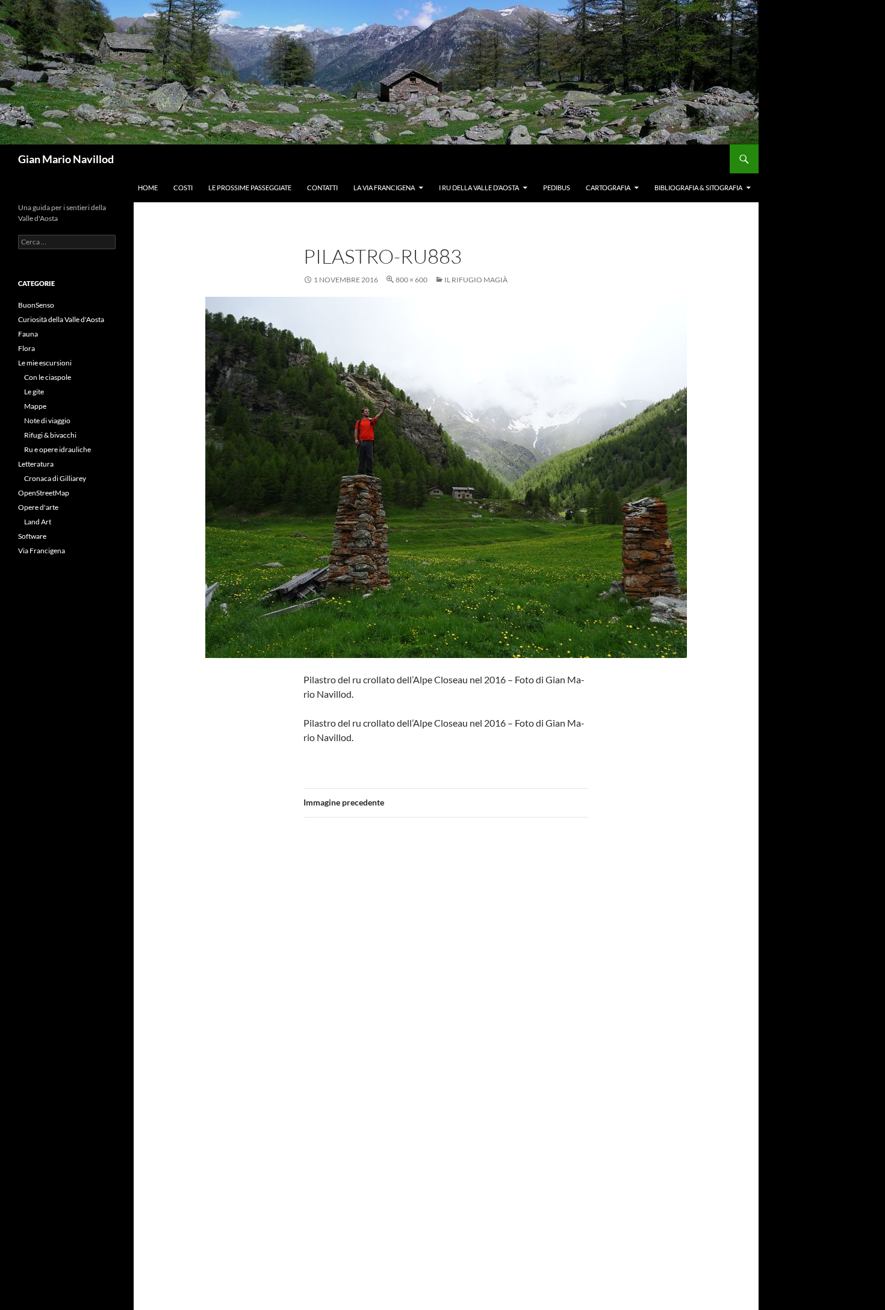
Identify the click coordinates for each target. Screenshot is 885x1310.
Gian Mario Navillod (66, 159)
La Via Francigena (384, 187)
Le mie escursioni (45, 362)
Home (148, 187)
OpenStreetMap (43, 492)
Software (32, 536)
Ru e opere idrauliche (57, 449)
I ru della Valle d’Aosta (479, 187)
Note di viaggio (47, 420)
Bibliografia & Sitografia (698, 187)
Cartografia (608, 187)
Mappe (35, 406)
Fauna (28, 333)
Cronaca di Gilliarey (55, 478)
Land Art (37, 521)
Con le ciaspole (47, 377)
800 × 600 (411, 279)
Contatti (322, 187)
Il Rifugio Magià (476, 279)
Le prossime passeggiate (249, 187)
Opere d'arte (38, 507)
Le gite (34, 391)
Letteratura (36, 463)
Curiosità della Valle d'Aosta (61, 319)
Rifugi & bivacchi (50, 434)
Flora (26, 348)
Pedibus (556, 187)
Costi (183, 187)
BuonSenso (36, 304)
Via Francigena (41, 550)
